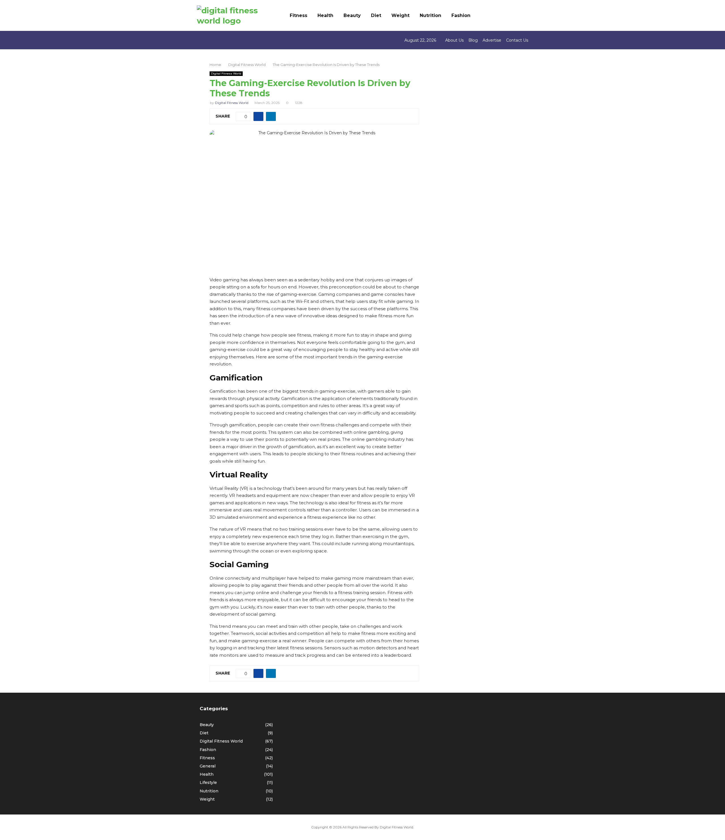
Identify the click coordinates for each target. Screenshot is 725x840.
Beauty (352, 15)
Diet (376, 15)
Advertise (492, 40)
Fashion (460, 15)
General (208, 766)
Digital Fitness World (226, 73)
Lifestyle (208, 782)
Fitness (298, 15)
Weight (400, 15)
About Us (454, 40)
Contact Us (517, 40)
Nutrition (430, 15)
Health (325, 15)
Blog (473, 40)
